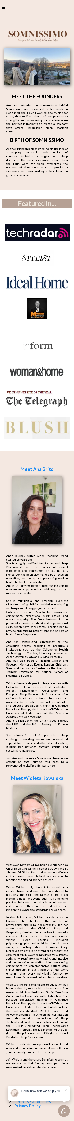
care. (63, 909)
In (7, 917)
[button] (3, 8)
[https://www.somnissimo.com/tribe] (37, 232)
